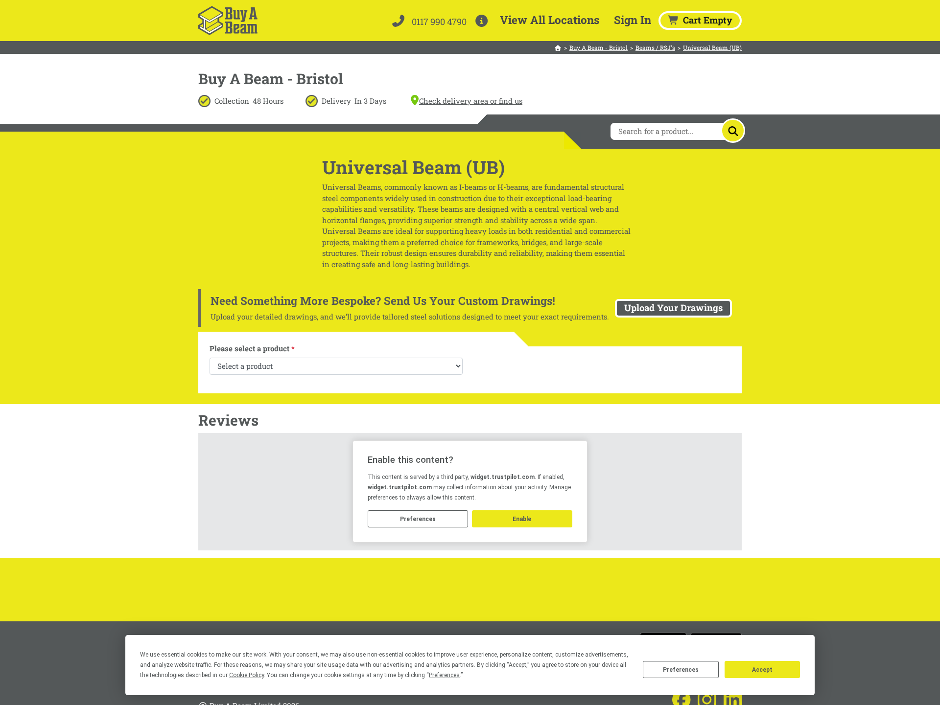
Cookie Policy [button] (246, 675)
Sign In (632, 19)
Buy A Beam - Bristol (598, 47)
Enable (522, 519)
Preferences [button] (444, 675)
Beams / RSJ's (655, 47)
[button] (483, 20)
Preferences (681, 669)
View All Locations (549, 19)
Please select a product (252, 348)
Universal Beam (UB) (712, 47)
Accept (762, 669)
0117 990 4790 (438, 21)
